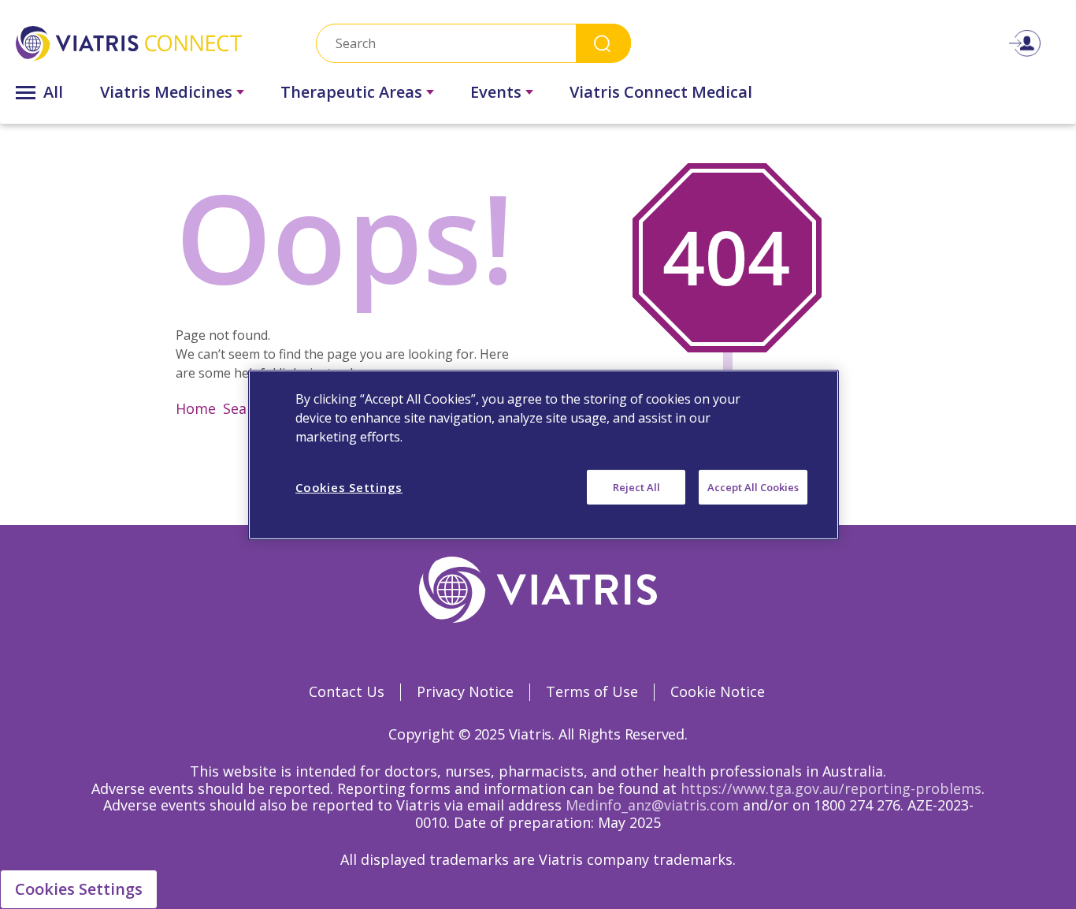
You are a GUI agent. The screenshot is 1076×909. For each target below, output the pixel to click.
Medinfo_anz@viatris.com (652, 804)
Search (603, 43)
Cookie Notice (717, 691)
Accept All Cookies (753, 486)
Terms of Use (592, 691)
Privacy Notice (465, 691)
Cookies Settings (79, 889)
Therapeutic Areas (351, 91)
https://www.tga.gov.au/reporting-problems (831, 788)
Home (196, 408)
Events (495, 91)
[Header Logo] (129, 43)
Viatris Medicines (166, 91)
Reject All (636, 486)
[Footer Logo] (538, 590)
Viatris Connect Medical (661, 91)
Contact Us (346, 691)
